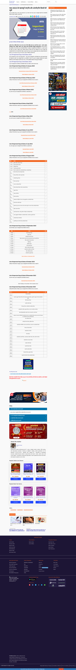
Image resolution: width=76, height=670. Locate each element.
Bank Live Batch (51, 545)
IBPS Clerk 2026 (12, 547)
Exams (18, 1)
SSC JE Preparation (12, 567)
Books (55, 569)
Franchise (40, 569)
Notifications (23, 1)
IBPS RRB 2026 (12, 548)
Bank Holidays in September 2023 (28, 256)
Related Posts (12, 514)
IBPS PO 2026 (11, 545)
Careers (43, 567)
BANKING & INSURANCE (28, 562)
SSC (25, 564)
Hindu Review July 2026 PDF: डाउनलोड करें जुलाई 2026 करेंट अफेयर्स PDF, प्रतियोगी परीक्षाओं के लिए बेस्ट (57, 68)
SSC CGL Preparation (13, 569)
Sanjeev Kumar (13, 16)
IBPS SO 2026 (11, 550)
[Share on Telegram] (32, 16)
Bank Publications (52, 548)
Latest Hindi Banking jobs (14, 4)
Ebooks (55, 567)
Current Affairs (30, 1)
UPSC (25, 572)
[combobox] (28, 42)
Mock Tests (55, 562)
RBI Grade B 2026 (12, 552)
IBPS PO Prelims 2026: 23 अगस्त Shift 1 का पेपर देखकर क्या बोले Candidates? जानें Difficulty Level (57, 32)
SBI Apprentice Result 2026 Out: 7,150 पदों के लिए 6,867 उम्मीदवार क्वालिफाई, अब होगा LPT (57, 11)
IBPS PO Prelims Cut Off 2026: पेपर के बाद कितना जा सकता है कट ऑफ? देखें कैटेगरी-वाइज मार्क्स (57, 19)
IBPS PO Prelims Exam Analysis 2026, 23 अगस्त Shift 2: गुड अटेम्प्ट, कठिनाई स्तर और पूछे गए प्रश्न (57, 28)
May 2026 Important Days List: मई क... (28, 524)
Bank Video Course (52, 543)
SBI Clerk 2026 (12, 543)
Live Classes (56, 564)
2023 (32, 124)
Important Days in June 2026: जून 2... (15, 524)
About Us (40, 562)
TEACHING (26, 567)
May (30, 124)
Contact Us (41, 564)
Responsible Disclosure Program (46, 665)
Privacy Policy (72, 665)
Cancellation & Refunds (57, 665)
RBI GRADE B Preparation (13, 572)
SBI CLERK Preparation (13, 564)
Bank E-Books (51, 547)
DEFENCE (26, 569)
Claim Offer (61, 669)
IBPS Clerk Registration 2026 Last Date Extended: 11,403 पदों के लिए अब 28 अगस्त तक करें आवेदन (57, 56)
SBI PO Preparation (12, 562)
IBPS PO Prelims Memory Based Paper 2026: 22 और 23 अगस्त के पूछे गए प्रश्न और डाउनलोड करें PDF (57, 24)
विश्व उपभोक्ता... (37, 523)
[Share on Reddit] (34, 16)
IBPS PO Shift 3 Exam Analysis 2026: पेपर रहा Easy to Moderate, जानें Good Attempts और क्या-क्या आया (58, 40)
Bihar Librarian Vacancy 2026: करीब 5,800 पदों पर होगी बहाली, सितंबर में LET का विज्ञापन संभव (58, 15)
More (36, 1)
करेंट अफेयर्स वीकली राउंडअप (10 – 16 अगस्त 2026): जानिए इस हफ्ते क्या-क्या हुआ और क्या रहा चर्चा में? (57, 48)
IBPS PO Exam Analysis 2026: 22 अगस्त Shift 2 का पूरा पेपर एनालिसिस (57, 44)
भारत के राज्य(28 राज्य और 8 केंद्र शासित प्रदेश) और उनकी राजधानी (20, 373)
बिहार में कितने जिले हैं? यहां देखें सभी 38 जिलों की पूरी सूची (57, 60)
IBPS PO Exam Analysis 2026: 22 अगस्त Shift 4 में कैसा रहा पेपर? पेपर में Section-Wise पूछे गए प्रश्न (57, 36)
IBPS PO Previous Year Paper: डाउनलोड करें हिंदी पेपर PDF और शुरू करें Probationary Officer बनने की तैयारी (57, 63)
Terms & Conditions (65, 665)
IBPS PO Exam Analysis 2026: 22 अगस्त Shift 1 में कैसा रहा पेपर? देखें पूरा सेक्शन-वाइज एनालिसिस (57, 52)
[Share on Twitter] (38, 16)
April (10, 111)
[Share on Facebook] (36, 16)
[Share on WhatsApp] (31, 16)
